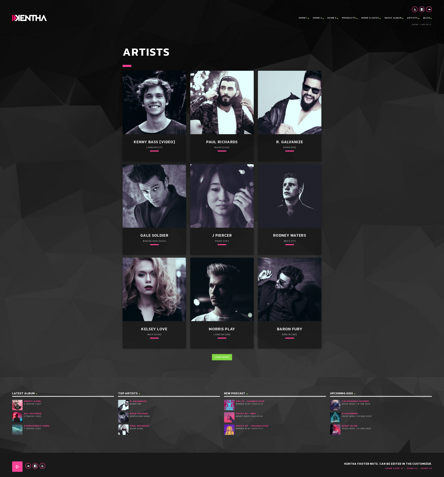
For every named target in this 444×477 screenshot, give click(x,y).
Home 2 (317, 17)
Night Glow (349, 425)
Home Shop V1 (394, 468)
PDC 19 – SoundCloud (250, 401)
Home (415, 24)
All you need (32, 413)
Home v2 (412, 468)
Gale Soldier (139, 413)
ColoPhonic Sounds (355, 401)
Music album (393, 17)
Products (349, 17)
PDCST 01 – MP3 (246, 413)
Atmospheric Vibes (37, 425)
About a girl (33, 401)
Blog (426, 17)
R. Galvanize (138, 401)
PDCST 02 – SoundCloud (252, 425)
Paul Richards (140, 425)
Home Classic (370, 17)
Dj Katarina (350, 413)
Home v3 (426, 468)
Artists (412, 17)
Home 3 (332, 17)
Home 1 (303, 17)
